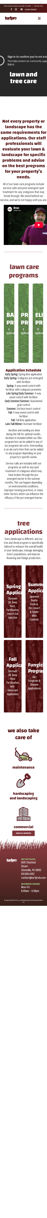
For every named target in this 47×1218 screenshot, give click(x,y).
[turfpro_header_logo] (11, 16)
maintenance (23, 767)
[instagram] (16, 9)
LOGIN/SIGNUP (31, 9)
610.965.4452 (38, 6)
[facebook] (11, 9)
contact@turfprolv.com (33, 877)
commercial (23, 826)
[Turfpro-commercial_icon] (23, 805)
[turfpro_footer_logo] (11, 859)
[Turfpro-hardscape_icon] (23, 772)
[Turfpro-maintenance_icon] (23, 746)
